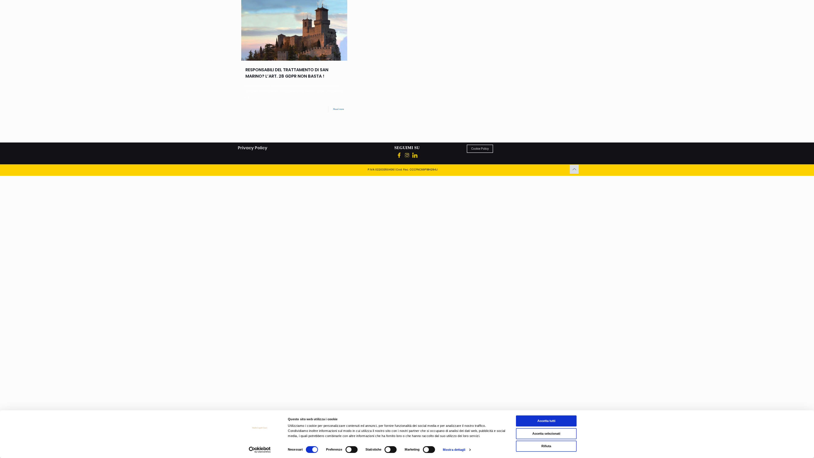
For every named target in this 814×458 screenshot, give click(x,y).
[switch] (352, 449)
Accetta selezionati (546, 433)
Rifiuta (546, 446)
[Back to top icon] (574, 169)
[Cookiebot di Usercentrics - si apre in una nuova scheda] (259, 450)
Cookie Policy (480, 148)
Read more (338, 109)
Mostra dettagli (454, 449)
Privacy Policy (252, 148)
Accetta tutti (546, 421)
